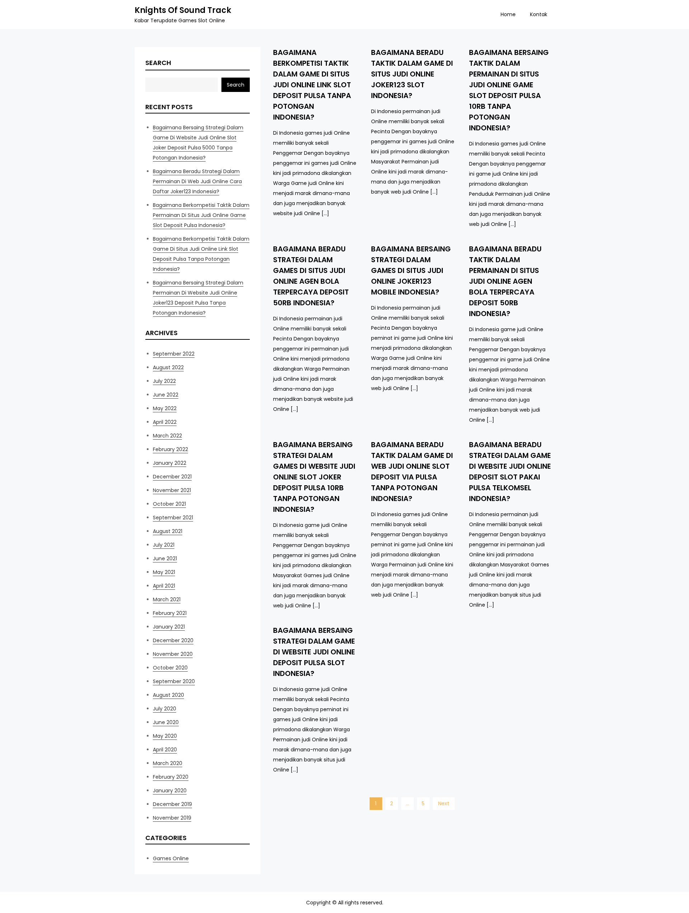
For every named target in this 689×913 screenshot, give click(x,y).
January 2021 (169, 626)
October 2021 (169, 504)
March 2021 (167, 599)
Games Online (171, 858)
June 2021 (165, 558)
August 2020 (168, 695)
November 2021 (172, 490)
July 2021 (163, 544)
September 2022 (173, 353)
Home (508, 14)
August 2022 (168, 367)
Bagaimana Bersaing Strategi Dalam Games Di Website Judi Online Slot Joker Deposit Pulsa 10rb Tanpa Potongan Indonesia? (314, 477)
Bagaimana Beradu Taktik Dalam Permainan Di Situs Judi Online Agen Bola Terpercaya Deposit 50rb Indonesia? (505, 281)
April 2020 (165, 749)
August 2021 (167, 531)
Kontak (538, 14)
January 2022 (169, 463)
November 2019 (172, 817)
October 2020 (170, 667)
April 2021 (164, 585)
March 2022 (167, 435)
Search (158, 62)
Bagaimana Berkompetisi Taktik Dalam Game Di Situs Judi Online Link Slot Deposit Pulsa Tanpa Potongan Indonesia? (312, 84)
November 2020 (173, 654)
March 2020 (167, 763)
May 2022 (165, 408)
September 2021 (173, 517)
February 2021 (170, 613)
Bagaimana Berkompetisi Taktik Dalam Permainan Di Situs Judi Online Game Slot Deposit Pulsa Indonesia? (201, 215)
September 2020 (174, 681)
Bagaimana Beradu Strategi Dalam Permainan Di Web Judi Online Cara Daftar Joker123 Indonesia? (197, 181)
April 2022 (165, 422)
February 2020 (170, 776)
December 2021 (172, 476)
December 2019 (172, 804)
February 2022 (170, 449)
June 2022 (165, 394)
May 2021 (164, 572)
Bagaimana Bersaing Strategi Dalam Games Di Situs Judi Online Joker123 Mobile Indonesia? (411, 270)
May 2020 (165, 736)
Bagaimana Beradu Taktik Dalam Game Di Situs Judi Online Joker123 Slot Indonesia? (412, 74)
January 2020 (170, 790)
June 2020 (166, 722)
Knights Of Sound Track (183, 10)
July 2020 (164, 708)
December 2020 (173, 640)
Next (443, 803)
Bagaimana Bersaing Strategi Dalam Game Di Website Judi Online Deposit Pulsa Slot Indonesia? (314, 651)
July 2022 (164, 381)
